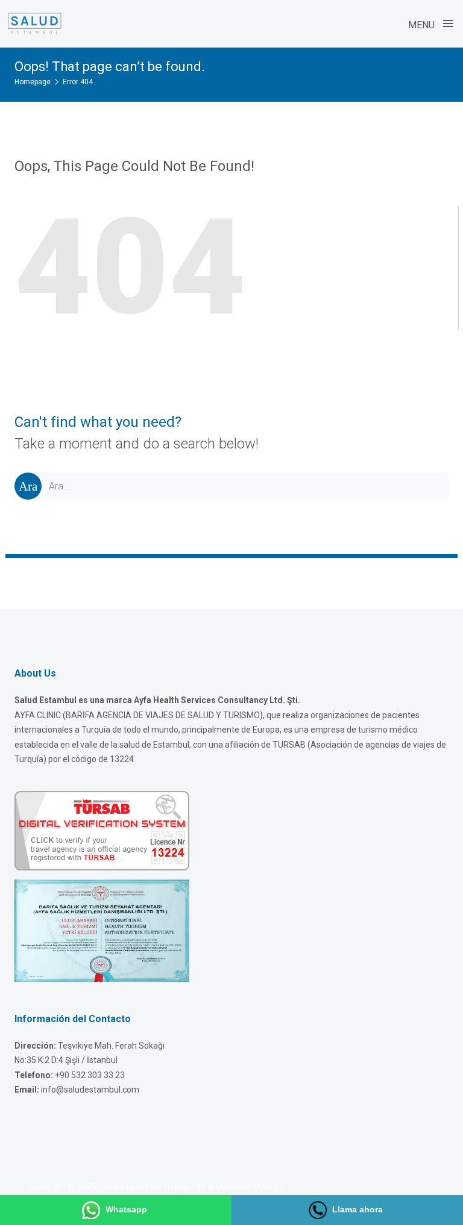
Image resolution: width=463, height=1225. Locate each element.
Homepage (32, 82)
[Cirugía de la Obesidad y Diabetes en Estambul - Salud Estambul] (34, 23)
